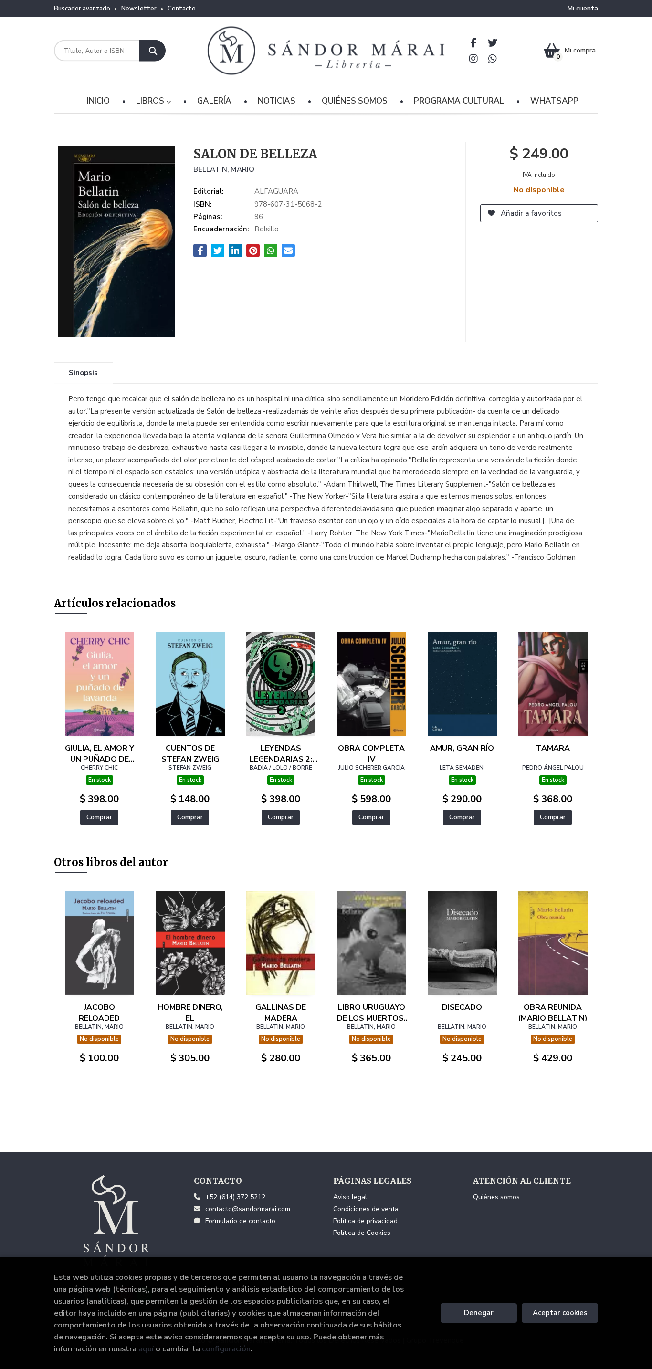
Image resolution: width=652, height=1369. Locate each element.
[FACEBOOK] (474, 43)
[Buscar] (152, 51)
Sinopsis (83, 372)
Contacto (182, 8)
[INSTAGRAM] (474, 58)
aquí (146, 1348)
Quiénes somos (496, 1197)
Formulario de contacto (240, 1220)
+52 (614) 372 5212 (235, 1197)
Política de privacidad (365, 1220)
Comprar (99, 817)
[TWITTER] (493, 43)
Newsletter (139, 8)
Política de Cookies (361, 1232)
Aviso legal (350, 1197)
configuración (226, 1348)
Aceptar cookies (560, 1312)
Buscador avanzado (82, 8)
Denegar (479, 1312)
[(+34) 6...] (493, 58)
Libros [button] (151, 100)
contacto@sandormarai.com (247, 1208)
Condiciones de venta (366, 1208)
